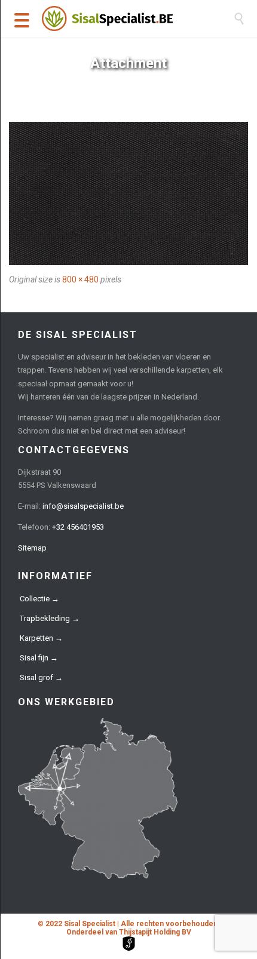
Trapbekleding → (49, 618)
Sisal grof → (41, 677)
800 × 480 (80, 279)
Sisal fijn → (39, 657)
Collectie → (39, 598)
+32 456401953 (78, 526)
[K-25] (128, 193)
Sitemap (32, 547)
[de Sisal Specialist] (137, 18)
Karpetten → (41, 638)
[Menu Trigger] (21, 19)
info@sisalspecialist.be (83, 506)
